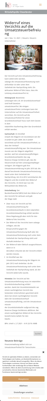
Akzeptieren (23, 379)
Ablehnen (23, 385)
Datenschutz (25, 398)
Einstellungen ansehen (23, 392)
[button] (43, 352)
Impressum (35, 398)
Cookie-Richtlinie (14, 398)
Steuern (25, 38)
